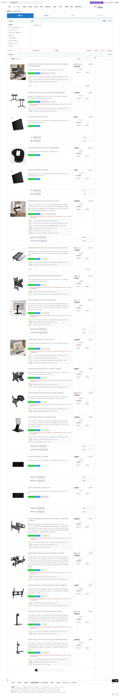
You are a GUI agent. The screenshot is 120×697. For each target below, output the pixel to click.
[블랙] (31, 140)
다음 (65, 670)
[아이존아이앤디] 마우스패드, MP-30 (38, 170)
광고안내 (58, 682)
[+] (91, 136)
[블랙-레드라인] (33, 480)
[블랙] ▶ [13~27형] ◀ (34, 446)
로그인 (106, 2)
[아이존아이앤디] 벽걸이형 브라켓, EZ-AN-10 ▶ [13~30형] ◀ (44, 276)
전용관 (54, 7)
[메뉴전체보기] (3, 7)
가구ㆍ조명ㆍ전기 (13, 30)
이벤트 (41, 7)
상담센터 (116, 2)
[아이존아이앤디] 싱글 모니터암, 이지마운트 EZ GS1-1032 (43, 201)
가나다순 (109, 21)
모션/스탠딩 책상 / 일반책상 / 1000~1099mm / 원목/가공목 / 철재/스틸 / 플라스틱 (45, 69)
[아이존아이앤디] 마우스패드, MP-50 (38, 117)
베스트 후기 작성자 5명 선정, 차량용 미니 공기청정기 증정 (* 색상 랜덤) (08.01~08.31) (50, 79)
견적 (19, 7)
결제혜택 (67, 7)
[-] (91, 137)
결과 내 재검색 (36, 50)
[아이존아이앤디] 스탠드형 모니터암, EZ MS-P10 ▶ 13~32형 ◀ (45, 611)
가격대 (9, 50)
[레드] (31, 137)
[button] (108, 6)
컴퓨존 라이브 (78, 7)
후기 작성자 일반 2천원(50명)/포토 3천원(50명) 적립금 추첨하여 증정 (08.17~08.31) (50, 225)
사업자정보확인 (26, 688)
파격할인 (24, 7)
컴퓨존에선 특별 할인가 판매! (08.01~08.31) (42, 230)
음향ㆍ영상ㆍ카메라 (13, 40)
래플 (71, 7)
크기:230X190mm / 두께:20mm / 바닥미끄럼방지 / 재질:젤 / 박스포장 (43, 151)
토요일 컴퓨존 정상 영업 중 (96, 2)
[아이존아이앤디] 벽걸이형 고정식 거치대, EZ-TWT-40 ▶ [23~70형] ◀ (47, 585)
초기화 (110, 54)
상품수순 (104, 21)
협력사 (52, 682)
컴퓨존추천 (47, 7)
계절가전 (11, 35)
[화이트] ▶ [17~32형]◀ (34, 332)
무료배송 (30, 7)
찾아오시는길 (66, 682)
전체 (11, 25)
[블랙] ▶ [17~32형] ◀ (34, 329)
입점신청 (26, 682)
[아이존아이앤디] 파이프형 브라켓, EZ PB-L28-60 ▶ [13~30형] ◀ (45, 393)
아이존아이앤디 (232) (37, 25)
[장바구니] (112, 7)
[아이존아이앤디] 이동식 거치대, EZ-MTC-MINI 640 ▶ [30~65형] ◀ (46, 92)
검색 (56, 50)
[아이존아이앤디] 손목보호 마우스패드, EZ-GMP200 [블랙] (43, 148)
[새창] (81, 76)
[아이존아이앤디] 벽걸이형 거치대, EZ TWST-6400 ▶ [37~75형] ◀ (46, 553)
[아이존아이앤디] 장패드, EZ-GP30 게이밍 (39, 487)
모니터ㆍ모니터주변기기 (15, 27)
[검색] (41, 2)
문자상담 (63, 692)
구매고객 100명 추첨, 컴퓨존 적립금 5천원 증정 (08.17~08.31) (45, 220)
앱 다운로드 (74, 682)
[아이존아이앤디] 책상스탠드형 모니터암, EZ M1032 (42, 300)
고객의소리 (59, 692)
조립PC (9, 7)
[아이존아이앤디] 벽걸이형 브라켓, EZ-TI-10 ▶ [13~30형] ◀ (44, 368)
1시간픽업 (36, 7)
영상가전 (11, 45)
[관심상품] (85, 76)
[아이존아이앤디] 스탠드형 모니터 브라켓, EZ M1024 (42, 417)
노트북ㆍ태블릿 (13, 38)
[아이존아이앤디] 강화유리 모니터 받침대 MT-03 (41, 339)
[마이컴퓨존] (116, 7)
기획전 (73, 15)
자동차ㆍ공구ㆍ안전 (13, 43)
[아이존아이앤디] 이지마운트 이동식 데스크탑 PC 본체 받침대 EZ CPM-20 (47, 248)
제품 (20, 15)
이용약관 (19, 682)
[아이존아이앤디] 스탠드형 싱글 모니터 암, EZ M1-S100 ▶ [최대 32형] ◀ (47, 639)
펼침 (91, 86)
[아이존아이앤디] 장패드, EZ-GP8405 (38, 456)
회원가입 (111, 2)
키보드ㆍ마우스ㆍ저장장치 (15, 32)
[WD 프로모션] (115, 683)
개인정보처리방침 (34, 682)
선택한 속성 (10, 54)
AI (14, 7)
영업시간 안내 (57, 690)
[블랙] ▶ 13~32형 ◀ (34, 237)
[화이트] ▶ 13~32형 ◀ (34, 240)
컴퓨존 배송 (89, 50)
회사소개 (13, 682)
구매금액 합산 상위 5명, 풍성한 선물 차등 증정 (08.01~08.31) (45, 81)
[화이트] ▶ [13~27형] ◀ (35, 449)
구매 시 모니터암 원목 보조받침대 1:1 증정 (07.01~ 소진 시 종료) (46, 233)
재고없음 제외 (109, 50)
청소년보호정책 (44, 682)
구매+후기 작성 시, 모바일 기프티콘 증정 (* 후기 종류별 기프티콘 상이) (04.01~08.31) (50, 76)
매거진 (60, 7)
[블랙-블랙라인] (33, 477)
